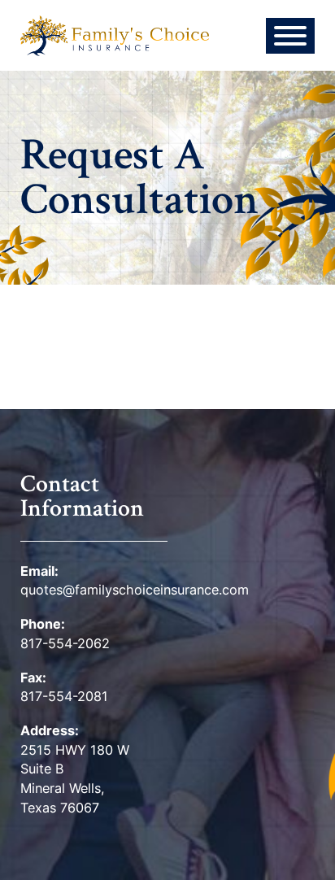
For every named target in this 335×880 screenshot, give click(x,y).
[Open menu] (290, 36)
